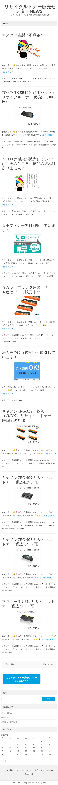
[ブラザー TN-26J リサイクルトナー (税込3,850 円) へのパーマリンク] (29, 630)
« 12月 (3, 761)
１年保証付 (28, 141)
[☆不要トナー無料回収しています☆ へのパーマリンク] (29, 254)
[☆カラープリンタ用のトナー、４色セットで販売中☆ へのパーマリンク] (29, 316)
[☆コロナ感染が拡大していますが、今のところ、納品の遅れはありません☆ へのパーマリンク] (29, 192)
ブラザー (15, 587)
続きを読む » (7, 72)
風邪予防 (30, 81)
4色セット (45, 335)
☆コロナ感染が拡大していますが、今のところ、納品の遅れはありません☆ (29, 163)
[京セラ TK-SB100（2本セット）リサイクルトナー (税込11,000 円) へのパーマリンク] (29, 126)
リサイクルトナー (14, 145)
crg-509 (43, 522)
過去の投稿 (9, 664)
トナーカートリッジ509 (21, 525)
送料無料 (20, 528)
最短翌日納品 (44, 145)
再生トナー (33, 145)
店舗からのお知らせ (20, 211)
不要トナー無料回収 (46, 276)
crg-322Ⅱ (44, 460)
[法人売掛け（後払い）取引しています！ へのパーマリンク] (29, 381)
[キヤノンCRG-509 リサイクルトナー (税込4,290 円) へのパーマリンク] (29, 506)
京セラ (24, 145)
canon (36, 460)
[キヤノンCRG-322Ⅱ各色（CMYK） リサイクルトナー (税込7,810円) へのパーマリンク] (29, 444)
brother (37, 584)
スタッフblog (17, 78)
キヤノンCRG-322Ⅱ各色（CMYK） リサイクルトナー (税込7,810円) (27, 415)
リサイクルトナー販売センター (24, 214)
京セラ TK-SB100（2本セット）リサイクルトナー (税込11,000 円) (29, 97)
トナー (52, 335)
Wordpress (41, 783)
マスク (40, 78)
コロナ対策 (32, 78)
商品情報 (15, 141)
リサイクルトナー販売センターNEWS (30, 9)
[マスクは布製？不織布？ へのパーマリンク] (29, 59)
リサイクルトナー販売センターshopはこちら (21, 679)
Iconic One (16, 783)
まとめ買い (23, 338)
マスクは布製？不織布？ (23, 35)
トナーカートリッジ (41, 211)
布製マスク (21, 81)
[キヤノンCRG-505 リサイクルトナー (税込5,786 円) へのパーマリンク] (29, 568)
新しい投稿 (49, 664)
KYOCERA (38, 141)
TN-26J (44, 584)
